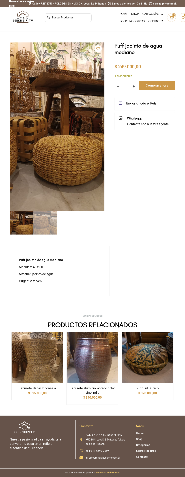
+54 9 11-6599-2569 (97, 450)
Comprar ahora (157, 85)
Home (140, 433)
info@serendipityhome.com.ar (103, 457)
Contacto (142, 456)
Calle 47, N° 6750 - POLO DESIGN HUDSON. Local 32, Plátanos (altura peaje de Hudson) (105, 439)
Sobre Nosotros (146, 450)
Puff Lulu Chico (148, 388)
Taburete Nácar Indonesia (37, 388)
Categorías (143, 445)
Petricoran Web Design (108, 472)
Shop (139, 439)
